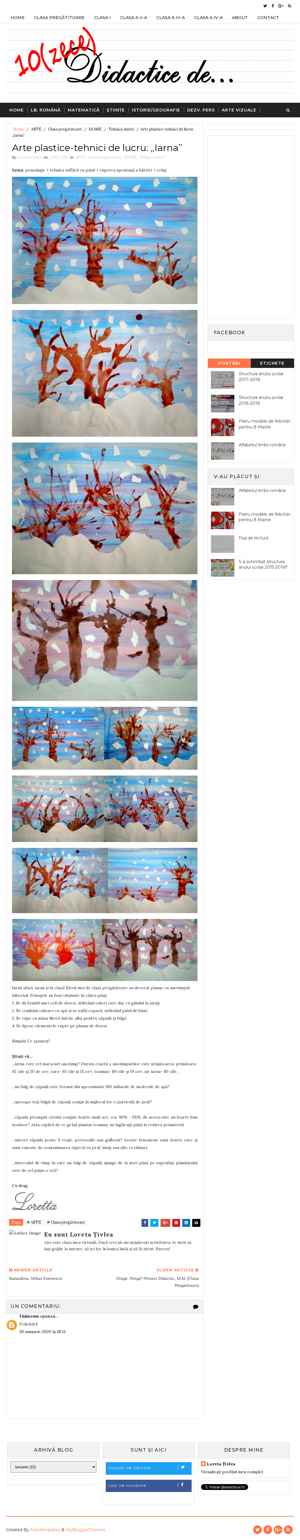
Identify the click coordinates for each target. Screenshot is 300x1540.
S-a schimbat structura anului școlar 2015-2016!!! (263, 564)
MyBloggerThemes (85, 1529)
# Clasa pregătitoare (66, 1222)
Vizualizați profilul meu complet (232, 1471)
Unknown (29, 1316)
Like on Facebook (127, 1486)
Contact (268, 17)
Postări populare (229, 364)
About (240, 17)
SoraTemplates (45, 1529)
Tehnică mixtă (152, 157)
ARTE (80, 157)
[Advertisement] (255, 226)
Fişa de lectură (253, 538)
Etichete (272, 363)
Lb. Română (46, 110)
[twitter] (265, 5)
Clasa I (102, 17)
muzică (18, 124)
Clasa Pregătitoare (59, 17)
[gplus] (281, 5)
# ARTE (34, 1222)
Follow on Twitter (130, 1468)
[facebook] (272, 5)
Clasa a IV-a (208, 17)
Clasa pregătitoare (105, 157)
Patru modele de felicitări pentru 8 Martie (264, 424)
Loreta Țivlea (221, 1464)
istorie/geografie (156, 110)
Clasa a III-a (170, 17)
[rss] (290, 5)
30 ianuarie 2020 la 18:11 (42, 1331)
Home (18, 17)
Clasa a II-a (133, 17)
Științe (116, 110)
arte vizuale (239, 110)
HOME (130, 157)
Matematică (84, 110)
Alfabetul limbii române (262, 444)
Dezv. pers (201, 110)
